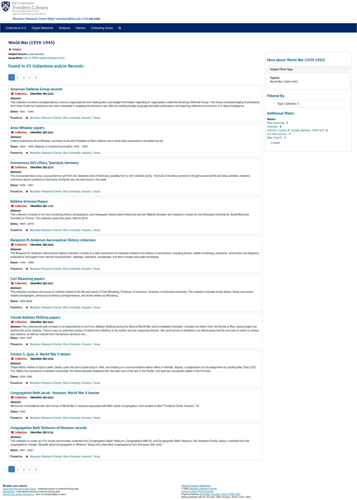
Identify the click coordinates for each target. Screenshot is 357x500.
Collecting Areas (102, 28)
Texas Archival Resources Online (19, 488)
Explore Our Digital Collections (18, 494)
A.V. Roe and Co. (277, 134)
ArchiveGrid (9, 491)
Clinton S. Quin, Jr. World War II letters (40, 354)
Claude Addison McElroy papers (35, 317)
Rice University (276, 123)
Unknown (273, 126)
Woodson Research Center (30, 18)
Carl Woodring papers (27, 278)
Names (80, 28)
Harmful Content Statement (196, 485)
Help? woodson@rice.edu (64, 18)
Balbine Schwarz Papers (29, 201)
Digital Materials (42, 28)
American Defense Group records (36, 89)
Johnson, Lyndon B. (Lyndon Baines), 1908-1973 (296, 130)
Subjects (64, 28)
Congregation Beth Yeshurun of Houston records (48, 427)
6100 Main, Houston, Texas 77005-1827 (220, 494)
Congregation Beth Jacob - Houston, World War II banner (54, 392)
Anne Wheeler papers (27, 127)
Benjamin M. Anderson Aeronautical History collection (53, 240)
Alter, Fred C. (275, 137)
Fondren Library (189, 491)
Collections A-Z (16, 28)
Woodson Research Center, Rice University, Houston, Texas (65, 118)
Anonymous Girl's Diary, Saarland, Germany (44, 162)
